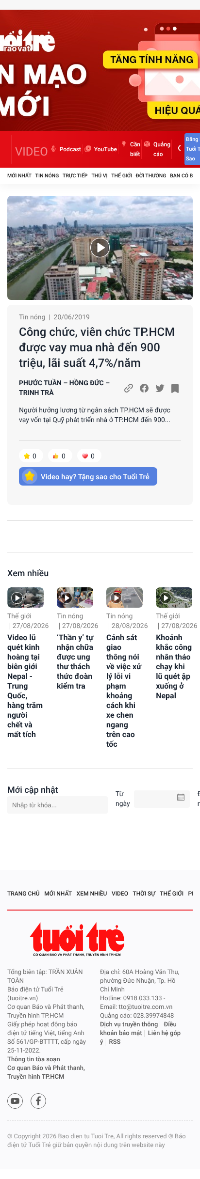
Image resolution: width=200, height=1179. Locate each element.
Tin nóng (47, 176)
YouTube (105, 149)
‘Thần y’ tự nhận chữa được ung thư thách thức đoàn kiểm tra (75, 662)
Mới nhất (19, 176)
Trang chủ (23, 893)
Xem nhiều (28, 573)
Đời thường (151, 176)
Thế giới (121, 176)
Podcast (70, 149)
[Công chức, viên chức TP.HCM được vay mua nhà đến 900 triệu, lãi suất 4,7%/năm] (100, 248)
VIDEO (31, 151)
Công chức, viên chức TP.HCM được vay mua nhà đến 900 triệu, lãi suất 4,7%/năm (97, 347)
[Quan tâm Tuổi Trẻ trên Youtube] (15, 1101)
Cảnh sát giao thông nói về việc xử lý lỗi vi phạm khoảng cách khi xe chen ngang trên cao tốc (123, 691)
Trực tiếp (75, 176)
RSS (115, 1042)
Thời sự (144, 893)
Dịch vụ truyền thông (129, 1024)
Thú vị (99, 176)
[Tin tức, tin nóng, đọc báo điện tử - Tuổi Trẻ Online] (9, 149)
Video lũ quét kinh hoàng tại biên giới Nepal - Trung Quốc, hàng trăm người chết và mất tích (25, 686)
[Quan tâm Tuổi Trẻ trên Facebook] (38, 1101)
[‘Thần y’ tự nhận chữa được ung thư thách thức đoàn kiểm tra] (75, 597)
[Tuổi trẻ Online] (78, 939)
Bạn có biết (185, 176)
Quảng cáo (161, 149)
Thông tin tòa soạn (33, 1059)
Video (120, 893)
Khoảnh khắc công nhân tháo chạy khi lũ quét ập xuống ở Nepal (174, 666)
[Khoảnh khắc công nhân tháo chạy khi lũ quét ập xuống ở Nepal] (174, 597)
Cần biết (135, 149)
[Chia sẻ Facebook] (144, 388)
